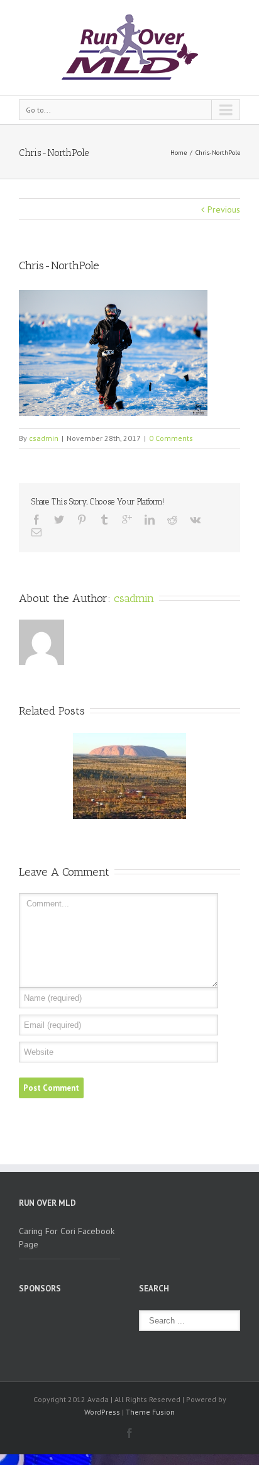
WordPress (102, 1412)
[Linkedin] (150, 520)
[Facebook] (36, 520)
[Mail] (36, 532)
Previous (223, 209)
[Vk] (195, 520)
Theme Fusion (150, 1412)
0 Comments (171, 438)
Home (178, 152)
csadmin (43, 438)
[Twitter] (59, 520)
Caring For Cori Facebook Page (66, 1237)
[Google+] (127, 520)
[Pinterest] (82, 520)
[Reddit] (172, 520)
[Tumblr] (104, 520)
